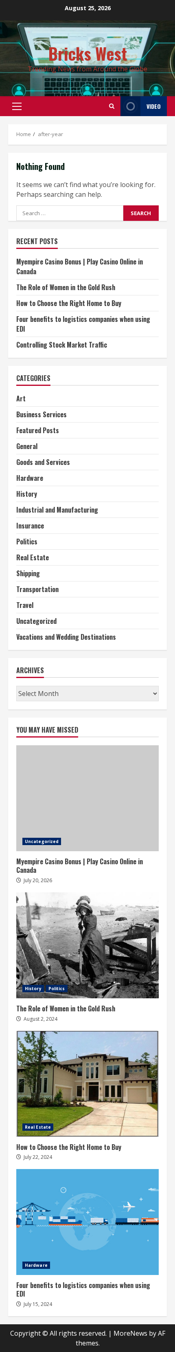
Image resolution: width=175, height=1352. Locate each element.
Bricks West (87, 53)
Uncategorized (36, 621)
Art (21, 398)
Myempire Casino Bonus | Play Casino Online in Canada (87, 798)
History (26, 494)
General (26, 446)
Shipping (28, 573)
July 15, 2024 (38, 1304)
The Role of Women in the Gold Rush (65, 287)
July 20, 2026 (38, 880)
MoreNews (130, 1333)
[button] (17, 106)
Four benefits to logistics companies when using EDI (87, 1222)
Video (154, 106)
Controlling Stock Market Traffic (61, 345)
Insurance (30, 526)
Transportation (37, 589)
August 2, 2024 (40, 1018)
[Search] (111, 106)
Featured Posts (37, 430)
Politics (26, 541)
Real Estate (32, 557)
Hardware (29, 478)
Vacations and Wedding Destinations (66, 637)
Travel (24, 605)
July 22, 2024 (38, 1157)
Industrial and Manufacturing (57, 510)
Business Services (41, 414)
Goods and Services (43, 462)
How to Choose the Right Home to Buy (68, 303)
